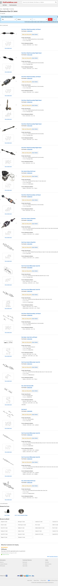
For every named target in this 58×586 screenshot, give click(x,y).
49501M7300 (29, 102)
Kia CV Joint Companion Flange (21, 515)
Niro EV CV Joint (4, 527)
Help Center (25, 565)
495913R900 (29, 244)
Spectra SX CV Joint (39, 534)
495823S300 (29, 291)
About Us (2, 562)
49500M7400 (29, 315)
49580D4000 (29, 173)
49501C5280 (29, 54)
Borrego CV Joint (21, 521)
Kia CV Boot (7, 515)
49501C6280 (29, 125)
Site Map (47, 565)
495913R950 (29, 220)
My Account (25, 562)
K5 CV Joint (37, 524)
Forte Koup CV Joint (22, 524)
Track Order (25, 564)
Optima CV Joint (21, 527)
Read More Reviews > (53, 556)
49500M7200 (29, 196)
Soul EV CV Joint (4, 534)
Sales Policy (29, 580)
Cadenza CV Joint (38, 521)
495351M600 (29, 267)
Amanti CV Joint (4, 521)
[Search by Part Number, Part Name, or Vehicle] (56, 2)
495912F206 (29, 339)
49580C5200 (29, 482)
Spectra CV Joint (21, 534)
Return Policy (36, 580)
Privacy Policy (43, 580)
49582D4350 (29, 458)
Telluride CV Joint (21, 537)
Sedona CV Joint (4, 531)
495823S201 (29, 363)
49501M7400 (29, 149)
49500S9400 (29, 411)
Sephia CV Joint (38, 531)
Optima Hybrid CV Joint (39, 527)
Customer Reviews (3, 564)
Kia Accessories (13, 5)
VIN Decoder (2, 565)
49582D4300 (29, 434)
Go (50, 19)
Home (1, 9)
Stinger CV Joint (4, 537)
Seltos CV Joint (21, 531)
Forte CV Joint (3, 524)
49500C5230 (29, 31)
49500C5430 (29, 78)
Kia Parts (5, 5)
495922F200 (29, 387)
